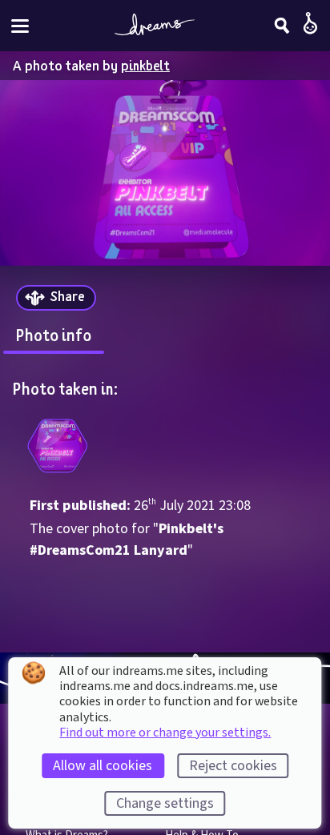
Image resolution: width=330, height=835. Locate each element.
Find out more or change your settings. (165, 732)
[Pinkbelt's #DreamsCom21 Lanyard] (58, 446)
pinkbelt (145, 65)
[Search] (282, 25)
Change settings (165, 803)
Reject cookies (233, 766)
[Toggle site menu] (20, 26)
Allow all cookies (102, 766)
